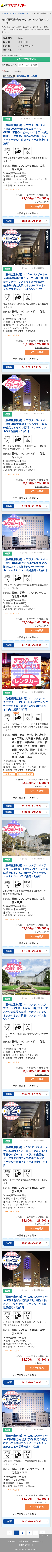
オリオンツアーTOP (9, 13)
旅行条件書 (36, 1541)
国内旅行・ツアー (24, 13)
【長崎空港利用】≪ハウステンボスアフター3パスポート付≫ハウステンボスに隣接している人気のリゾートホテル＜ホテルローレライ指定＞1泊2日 (25, 871)
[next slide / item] (47, 97)
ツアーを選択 (37, 206)
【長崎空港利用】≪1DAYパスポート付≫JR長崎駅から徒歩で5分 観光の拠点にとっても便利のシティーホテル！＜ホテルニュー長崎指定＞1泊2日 (25, 1441)
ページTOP (44, 1536)
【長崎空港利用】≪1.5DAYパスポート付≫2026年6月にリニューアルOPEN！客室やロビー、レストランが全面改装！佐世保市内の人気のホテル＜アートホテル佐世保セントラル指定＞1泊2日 (25, 1156)
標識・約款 (23, 1541)
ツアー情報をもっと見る (24, 213)
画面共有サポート (26, 1545)
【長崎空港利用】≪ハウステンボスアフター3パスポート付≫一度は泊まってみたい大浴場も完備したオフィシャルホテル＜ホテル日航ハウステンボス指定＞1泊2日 (25, 1012)
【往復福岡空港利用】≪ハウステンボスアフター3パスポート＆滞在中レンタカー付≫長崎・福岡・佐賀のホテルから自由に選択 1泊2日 (25, 704)
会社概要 (12, 1541)
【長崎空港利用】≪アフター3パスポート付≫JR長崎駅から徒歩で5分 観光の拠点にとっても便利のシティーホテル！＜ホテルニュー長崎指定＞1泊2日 (25, 565)
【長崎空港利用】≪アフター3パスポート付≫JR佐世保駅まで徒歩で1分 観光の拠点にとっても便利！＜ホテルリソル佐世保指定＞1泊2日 (25, 426)
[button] (14, 114)
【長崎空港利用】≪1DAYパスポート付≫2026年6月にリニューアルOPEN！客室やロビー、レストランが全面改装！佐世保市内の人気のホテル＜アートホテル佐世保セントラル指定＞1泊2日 (25, 282)
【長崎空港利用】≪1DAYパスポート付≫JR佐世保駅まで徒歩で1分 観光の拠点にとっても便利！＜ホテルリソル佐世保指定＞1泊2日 (25, 1302)
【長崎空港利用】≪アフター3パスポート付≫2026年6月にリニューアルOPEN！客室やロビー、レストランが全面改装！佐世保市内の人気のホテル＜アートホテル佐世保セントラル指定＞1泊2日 (25, 134)
